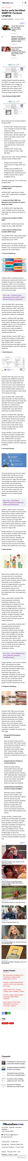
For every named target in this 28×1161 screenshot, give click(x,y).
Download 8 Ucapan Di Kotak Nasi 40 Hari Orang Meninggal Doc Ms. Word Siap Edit (16, 1075)
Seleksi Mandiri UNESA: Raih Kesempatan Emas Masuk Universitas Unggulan (11, 1004)
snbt (12, 1023)
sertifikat (5, 1023)
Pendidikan (8, 7)
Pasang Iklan (5, 1144)
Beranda (3, 7)
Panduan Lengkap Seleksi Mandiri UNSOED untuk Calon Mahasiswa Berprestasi (13, 984)
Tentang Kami (6, 1141)
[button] (22, 3)
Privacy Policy (20, 1147)
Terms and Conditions (8, 1147)
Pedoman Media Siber (16, 1144)
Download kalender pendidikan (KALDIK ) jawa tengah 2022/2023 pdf (16, 1069)
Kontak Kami (14, 1141)
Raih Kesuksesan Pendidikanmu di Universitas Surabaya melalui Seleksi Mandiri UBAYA (13, 977)
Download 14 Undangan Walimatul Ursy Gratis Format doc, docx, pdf (15, 1086)
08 (4, 1137)
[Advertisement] (14, 1041)
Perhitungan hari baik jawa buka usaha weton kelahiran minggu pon (16, 1063)
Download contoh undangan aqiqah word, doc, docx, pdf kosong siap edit (15, 1081)
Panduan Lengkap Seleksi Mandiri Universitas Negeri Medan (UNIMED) (13, 996)
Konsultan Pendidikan (7, 19)
